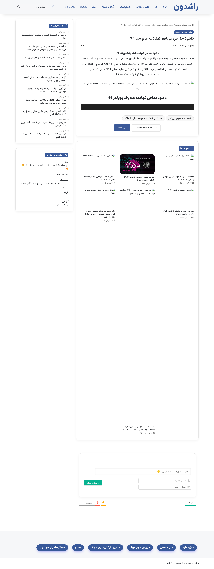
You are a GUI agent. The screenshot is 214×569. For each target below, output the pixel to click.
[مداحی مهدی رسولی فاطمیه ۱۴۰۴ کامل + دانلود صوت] (137, 164)
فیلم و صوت (180, 25)
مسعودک (64, 180)
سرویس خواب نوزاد (140, 547)
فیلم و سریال (107, 7)
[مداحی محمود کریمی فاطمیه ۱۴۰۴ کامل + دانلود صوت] (98, 164)
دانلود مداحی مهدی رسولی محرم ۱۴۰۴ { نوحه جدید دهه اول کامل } (139, 428)
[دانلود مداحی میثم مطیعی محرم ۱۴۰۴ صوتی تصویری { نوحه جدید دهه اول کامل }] (98, 198)
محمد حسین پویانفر (179, 118)
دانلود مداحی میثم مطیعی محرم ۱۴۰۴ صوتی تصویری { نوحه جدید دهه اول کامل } (100, 214)
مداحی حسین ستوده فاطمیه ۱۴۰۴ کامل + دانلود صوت (178, 212)
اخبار (156, 7)
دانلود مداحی (142, 7)
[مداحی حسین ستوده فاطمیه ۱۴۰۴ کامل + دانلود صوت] (176, 198)
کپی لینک (122, 127)
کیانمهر (65, 201)
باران (66, 192)
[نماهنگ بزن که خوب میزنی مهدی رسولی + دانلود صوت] (176, 164)
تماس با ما (69, 7)
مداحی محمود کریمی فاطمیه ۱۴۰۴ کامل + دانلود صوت (99, 178)
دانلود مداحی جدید (165, 25)
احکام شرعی (125, 7)
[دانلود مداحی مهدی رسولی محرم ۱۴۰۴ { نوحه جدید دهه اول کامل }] (137, 306)
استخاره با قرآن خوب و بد (52, 547)
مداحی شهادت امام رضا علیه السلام (143, 118)
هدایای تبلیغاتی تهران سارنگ (105, 547)
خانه (165, 7)
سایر (94, 7)
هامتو (78, 547)
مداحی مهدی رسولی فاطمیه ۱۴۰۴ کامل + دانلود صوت (139, 178)
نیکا (66, 162)
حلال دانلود (188, 547)
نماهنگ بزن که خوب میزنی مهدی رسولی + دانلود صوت (178, 178)
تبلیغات (83, 7)
